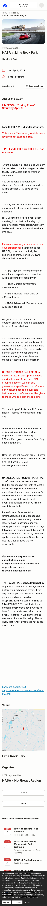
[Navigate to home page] (5, 5)
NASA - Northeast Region (14, 15)
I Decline (17, 902)
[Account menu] (41, 5)
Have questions (35, 86)
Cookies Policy (32, 892)
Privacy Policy (7, 894)
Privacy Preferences (29, 897)
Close (27, 902)
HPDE (4, 13)
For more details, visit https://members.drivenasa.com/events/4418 (23, 690)
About (23, 803)
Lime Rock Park (9, 59)
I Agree (6, 902)
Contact (23, 792)
